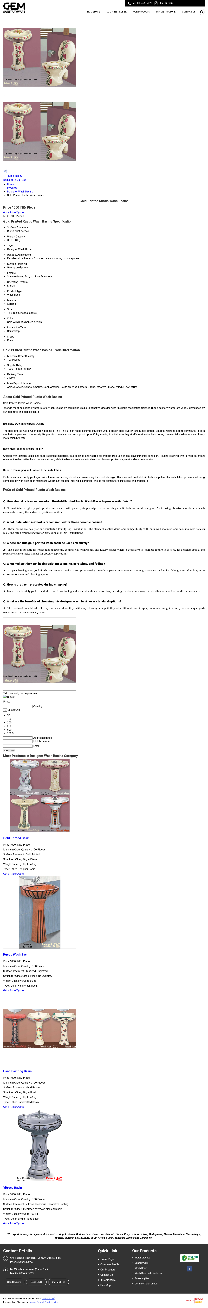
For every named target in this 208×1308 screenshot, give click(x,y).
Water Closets (142, 1257)
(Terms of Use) (48, 1298)
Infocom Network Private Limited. (44, 1302)
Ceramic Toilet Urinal (146, 1283)
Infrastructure (166, 11)
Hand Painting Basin (17, 1071)
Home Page (93, 11)
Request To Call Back (15, 179)
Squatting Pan (142, 1278)
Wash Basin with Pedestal (148, 1273)
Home (10, 184)
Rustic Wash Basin (16, 954)
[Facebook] (189, 1271)
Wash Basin (141, 1268)
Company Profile (116, 11)
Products (12, 188)
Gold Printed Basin (16, 838)
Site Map (105, 1285)
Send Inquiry (14, 175)
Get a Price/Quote (13, 212)
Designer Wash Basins (20, 191)
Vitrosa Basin (12, 1187)
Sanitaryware (142, 1262)
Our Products (141, 11)
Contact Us (188, 11)
